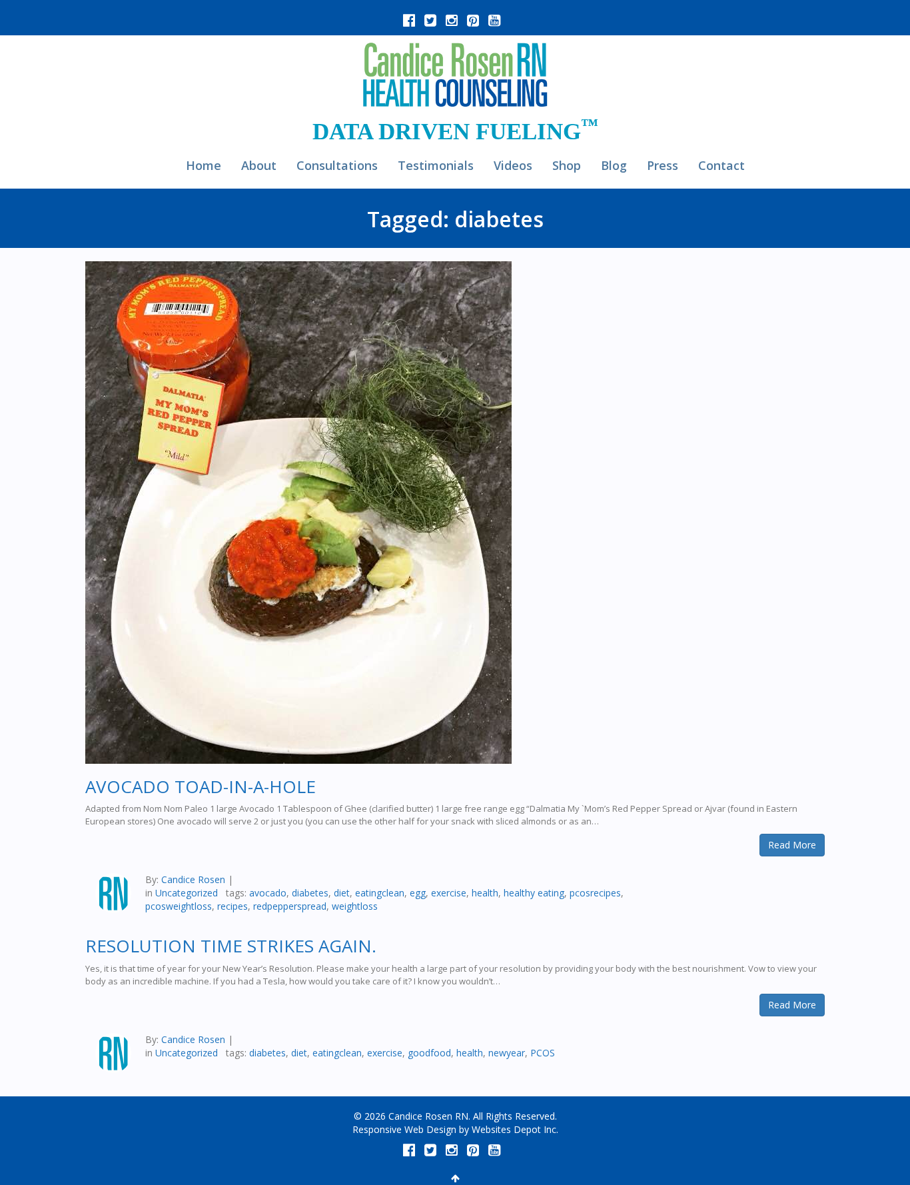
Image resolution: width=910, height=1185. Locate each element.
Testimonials (436, 165)
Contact (721, 165)
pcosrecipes (595, 892)
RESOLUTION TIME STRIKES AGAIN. (230, 946)
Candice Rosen (193, 879)
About (258, 165)
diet (342, 892)
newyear (506, 1052)
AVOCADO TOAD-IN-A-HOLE (200, 786)
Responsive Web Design (404, 1129)
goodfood (429, 1052)
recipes (232, 906)
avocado (267, 892)
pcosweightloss (178, 906)
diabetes (310, 892)
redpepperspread (289, 906)
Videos (513, 165)
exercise (448, 892)
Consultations (337, 165)
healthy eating (534, 892)
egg (418, 892)
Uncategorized (186, 892)
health (485, 892)
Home (203, 165)
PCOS (542, 1052)
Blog (614, 165)
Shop (566, 165)
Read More (792, 844)
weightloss (355, 906)
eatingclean (379, 892)
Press (662, 165)
